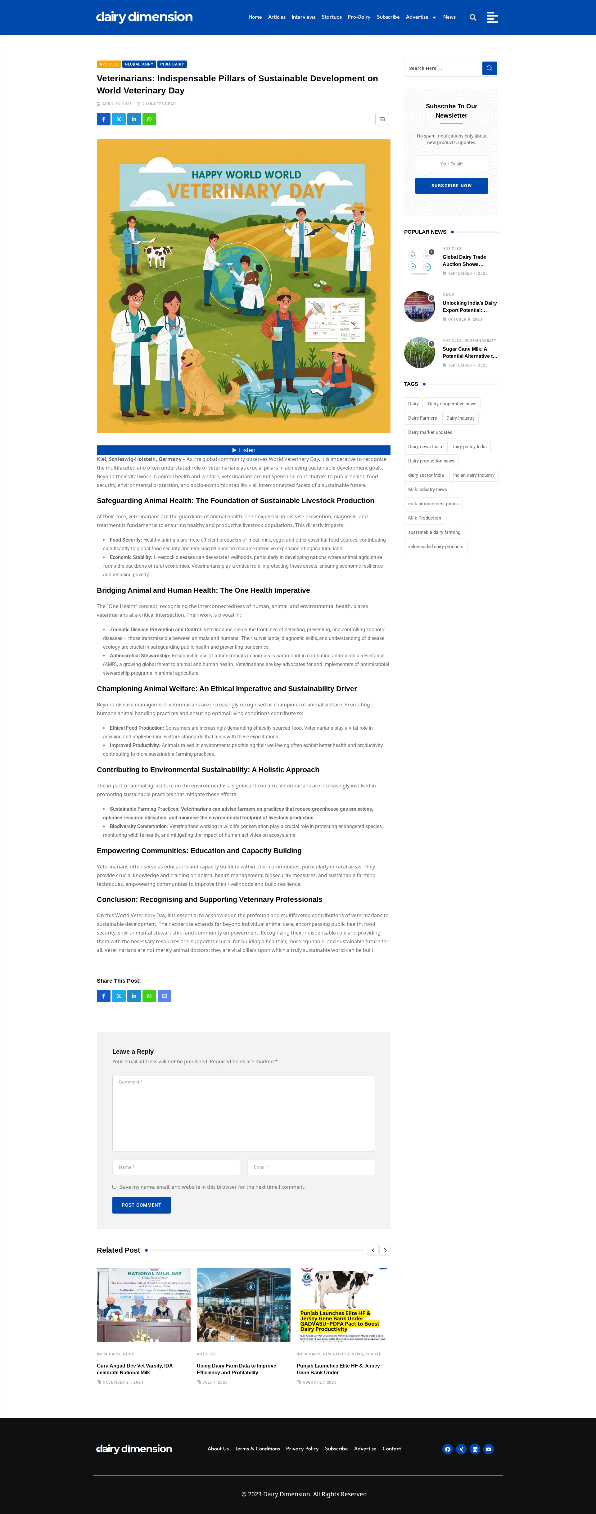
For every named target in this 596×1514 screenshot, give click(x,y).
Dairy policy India (469, 446)
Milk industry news (427, 489)
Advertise (417, 17)
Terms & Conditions (257, 1449)
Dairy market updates (430, 432)
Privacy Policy (302, 1449)
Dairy (413, 404)
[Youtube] (488, 1449)
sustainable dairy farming (434, 532)
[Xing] (461, 1449)
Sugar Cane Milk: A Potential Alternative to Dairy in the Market (469, 356)
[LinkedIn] (134, 119)
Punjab (373, 1354)
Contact (392, 1449)
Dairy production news (431, 461)
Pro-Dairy (359, 17)
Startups (332, 17)
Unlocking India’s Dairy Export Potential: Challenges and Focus (470, 310)
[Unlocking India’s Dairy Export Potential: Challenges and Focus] (419, 306)
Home (255, 17)
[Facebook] (447, 1449)
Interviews (303, 17)
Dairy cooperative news (452, 404)
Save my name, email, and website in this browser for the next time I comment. (212, 1186)
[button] (473, 17)
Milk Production (424, 518)
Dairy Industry (460, 418)
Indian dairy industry (473, 475)
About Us (218, 1449)
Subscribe (388, 17)
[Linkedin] (475, 1449)
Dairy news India (425, 446)
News (449, 17)
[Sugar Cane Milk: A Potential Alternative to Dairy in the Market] (419, 352)
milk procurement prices (433, 504)
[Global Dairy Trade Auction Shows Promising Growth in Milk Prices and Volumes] (419, 260)
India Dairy (109, 1354)
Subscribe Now (451, 185)
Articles (277, 17)
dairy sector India (426, 475)
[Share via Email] (382, 119)
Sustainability (480, 340)
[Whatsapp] (149, 119)
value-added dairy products (435, 546)
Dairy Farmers (422, 418)
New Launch (336, 1354)
